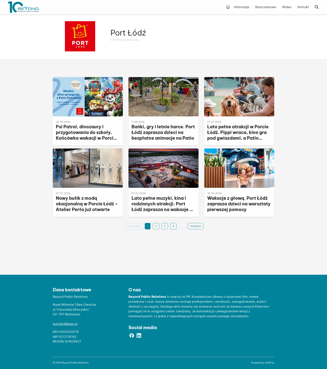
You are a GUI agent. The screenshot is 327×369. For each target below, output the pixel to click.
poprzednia (133, 226)
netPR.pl (269, 362)
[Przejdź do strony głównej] (228, 7)
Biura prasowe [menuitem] (265, 7)
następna (195, 226)
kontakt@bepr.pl (65, 324)
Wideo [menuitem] (287, 7)
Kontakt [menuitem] (303, 7)
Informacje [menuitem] (241, 7)
